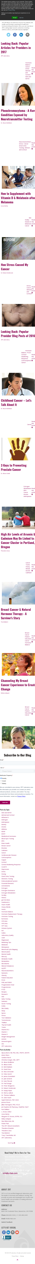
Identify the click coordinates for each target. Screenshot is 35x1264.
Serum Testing (6, 1004)
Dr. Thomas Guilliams (8, 1095)
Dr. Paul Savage (6, 1083)
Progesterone (6, 987)
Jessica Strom (5, 1102)
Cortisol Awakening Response (24, 356)
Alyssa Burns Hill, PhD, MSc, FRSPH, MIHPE (15, 1053)
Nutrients (4, 973)
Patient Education (28, 638)
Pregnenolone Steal (7, 985)
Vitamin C (4, 1032)
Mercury (4, 956)
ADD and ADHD (28, 78)
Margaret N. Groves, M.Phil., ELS (11, 1116)
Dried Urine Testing (22, 147)
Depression (5, 869)
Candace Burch (6, 1057)
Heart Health (5, 905)
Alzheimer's (5, 817)
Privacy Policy (11, 10)
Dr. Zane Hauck (6, 1097)
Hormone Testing (7, 916)
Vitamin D (28, 222)
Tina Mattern (4, 622)
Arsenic (26, 494)
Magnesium (5, 940)
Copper (3, 860)
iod (2, 930)
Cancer (27, 67)
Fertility (3, 895)
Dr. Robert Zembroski (7, 273)
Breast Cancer (27, 634)
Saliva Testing (5, 999)
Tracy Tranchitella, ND (8, 1135)
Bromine (4, 848)
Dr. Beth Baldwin (6, 1067)
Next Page (11, 1143)
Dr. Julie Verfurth (6, 1079)
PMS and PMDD (6, 982)
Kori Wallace (5, 1109)
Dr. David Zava (6, 1069)
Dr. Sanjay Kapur (6, 1090)
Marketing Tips (6, 942)
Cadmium (29, 573)
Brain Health (5, 843)
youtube (17, 1232)
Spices (3, 1013)
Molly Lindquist (5, 693)
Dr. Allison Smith (5, 473)
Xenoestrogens (6, 1041)
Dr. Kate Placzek (6, 1081)
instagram (13, 1232)
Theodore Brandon (7, 1128)
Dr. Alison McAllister (6, 123)
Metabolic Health (6, 959)
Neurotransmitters (25, 142)
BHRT (3, 834)
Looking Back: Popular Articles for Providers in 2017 (16, 47)
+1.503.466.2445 (22, 1215)
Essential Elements (7, 883)
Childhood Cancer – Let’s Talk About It (16, 402)
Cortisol (3, 862)
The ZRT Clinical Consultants (10, 1126)
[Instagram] (27, 35)
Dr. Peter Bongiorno (7, 1086)
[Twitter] (8, 35)
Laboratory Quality (7, 935)
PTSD (3, 989)
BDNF (3, 831)
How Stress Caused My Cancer (14, 266)
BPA (25, 490)
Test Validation (6, 1018)
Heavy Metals (28, 568)
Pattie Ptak (5, 1123)
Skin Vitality (28, 219)
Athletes (4, 829)
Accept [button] (14, 17)
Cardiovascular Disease (8, 855)
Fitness (3, 897)
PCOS (29, 352)
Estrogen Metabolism (27, 487)
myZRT (3, 968)
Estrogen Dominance (8, 890)
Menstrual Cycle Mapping (9, 949)
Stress (21, 144)
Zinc (2, 1044)
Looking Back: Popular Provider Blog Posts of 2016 (18, 333)
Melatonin (28, 224)
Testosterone (6, 1020)
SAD (2, 996)
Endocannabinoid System (9, 881)
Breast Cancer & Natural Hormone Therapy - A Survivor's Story (16, 613)
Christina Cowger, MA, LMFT (10, 1060)
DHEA (27, 69)
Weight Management (8, 1037)
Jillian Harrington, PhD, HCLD (10, 1105)
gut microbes (5, 900)
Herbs (3, 909)
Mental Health (6, 954)
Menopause (5, 947)
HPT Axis (4, 926)
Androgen (4, 820)
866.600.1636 (10, 1215)
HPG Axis (4, 923)
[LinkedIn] (21, 35)
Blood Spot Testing (7, 838)
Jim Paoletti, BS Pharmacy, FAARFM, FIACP (15, 1107)
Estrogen (4, 888)
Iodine (3, 933)
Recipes (4, 992)
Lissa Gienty (4, 206)
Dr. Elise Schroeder (7, 1072)
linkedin (8, 1232)
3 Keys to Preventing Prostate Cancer (14, 467)
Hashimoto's (5, 902)
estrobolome (5, 886)
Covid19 (4, 867)
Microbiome (5, 963)
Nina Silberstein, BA (7, 1121)
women (3, 1039)
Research (4, 994)
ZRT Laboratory (5, 56)
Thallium (4, 1022)
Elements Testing (7, 879)
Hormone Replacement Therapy (11, 914)
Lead (3, 938)
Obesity (4, 975)
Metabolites (5, 961)
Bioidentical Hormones (8, 836)
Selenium (4, 1001)
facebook (4, 1232)
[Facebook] (15, 35)
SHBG (3, 1006)
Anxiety (3, 824)
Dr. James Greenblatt (8, 1076)
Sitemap (22, 1256)
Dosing (3, 874)
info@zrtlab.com (10, 1173)
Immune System (6, 928)
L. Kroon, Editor (6, 1112)
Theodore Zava (5, 551)
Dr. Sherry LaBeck (7, 1093)
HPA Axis (4, 921)
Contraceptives (26, 360)
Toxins (28, 565)
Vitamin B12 (5, 1029)
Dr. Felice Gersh (6, 1074)
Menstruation (5, 952)
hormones (4, 919)
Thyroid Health (6, 1025)
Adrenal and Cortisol (24, 149)
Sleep (3, 1011)
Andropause (27, 496)
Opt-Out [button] (21, 17)
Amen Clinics (5, 1055)
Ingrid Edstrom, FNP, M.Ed (10, 1100)
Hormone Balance (28, 64)
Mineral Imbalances (7, 966)
